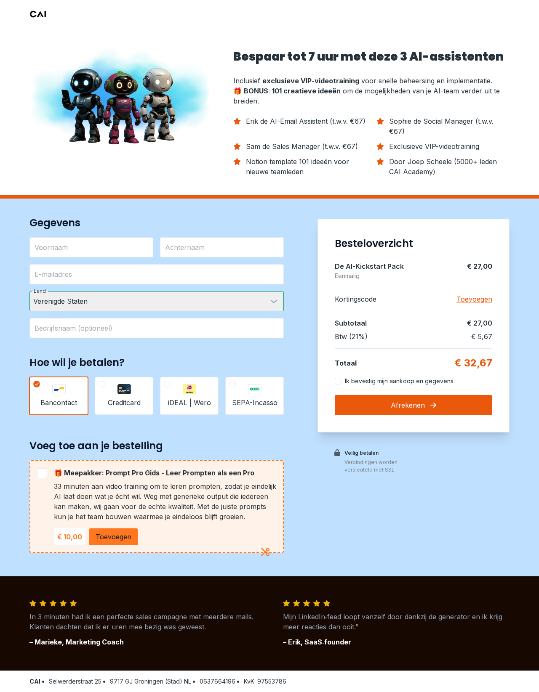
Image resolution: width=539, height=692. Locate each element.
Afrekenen (409, 405)
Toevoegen (113, 537)
